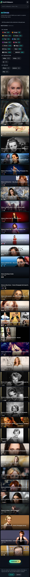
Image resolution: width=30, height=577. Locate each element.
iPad (5, 71)
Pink (17, 42)
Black (18, 49)
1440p (16, 58)
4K (5, 62)
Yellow (7, 35)
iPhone (6, 68)
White (7, 52)
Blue (16, 39)
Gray (7, 49)
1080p (6, 58)
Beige (19, 45)
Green (18, 35)
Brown (7, 45)
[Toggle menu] (27, 2)
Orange (17, 32)
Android (16, 68)
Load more (14, 561)
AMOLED (19, 52)
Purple (7, 42)
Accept (11, 574)
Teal (6, 39)
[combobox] (14, 6)
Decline (18, 574)
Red (6, 32)
